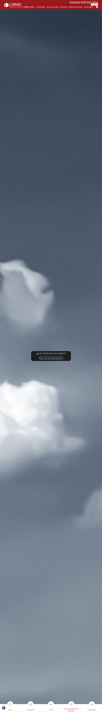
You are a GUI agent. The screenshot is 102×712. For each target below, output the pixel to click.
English (94, 5)
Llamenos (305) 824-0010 (83, 2)
